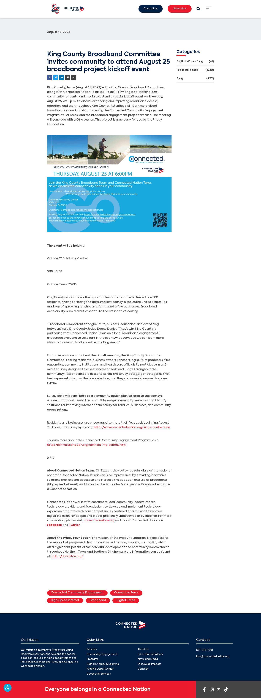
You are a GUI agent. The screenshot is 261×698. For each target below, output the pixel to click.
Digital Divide (127, 605)
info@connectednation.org (213, 661)
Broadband (99, 605)
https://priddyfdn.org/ (68, 561)
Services (92, 654)
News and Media (148, 664)
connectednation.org (99, 525)
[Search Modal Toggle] (198, 8)
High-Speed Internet (66, 605)
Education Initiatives (150, 659)
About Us (143, 654)
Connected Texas (128, 597)
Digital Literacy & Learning (103, 669)
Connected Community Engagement (78, 597)
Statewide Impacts (150, 669)
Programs (93, 664)
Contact (143, 674)
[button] (8, 688)
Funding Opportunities (100, 674)
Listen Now (179, 9)
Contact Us (149, 9)
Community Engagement (102, 659)
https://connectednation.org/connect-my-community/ (87, 449)
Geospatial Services (99, 679)
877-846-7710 (205, 655)
